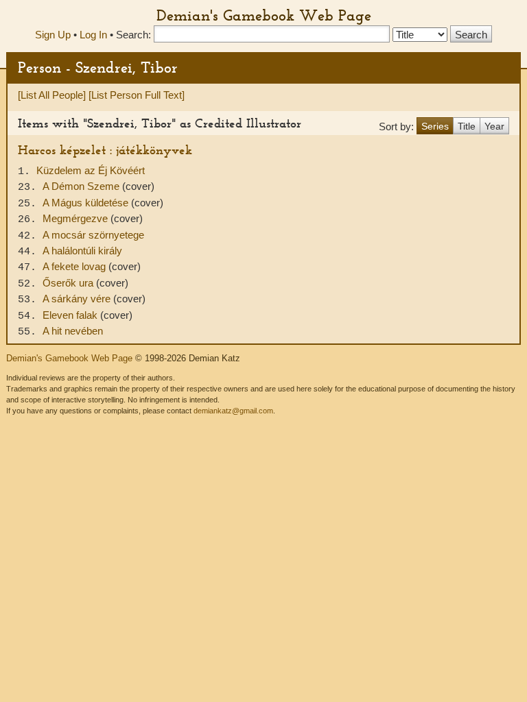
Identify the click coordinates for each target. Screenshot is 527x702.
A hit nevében (73, 331)
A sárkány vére (78, 298)
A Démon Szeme (82, 186)
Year (494, 126)
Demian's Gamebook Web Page (263, 15)
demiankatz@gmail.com (233, 411)
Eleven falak (71, 315)
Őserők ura (69, 283)
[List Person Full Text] (137, 95)
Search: (133, 34)
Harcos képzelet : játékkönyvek (105, 150)
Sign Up (53, 34)
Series (435, 126)
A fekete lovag (75, 266)
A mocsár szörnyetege (93, 235)
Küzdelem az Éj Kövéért (90, 170)
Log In (93, 34)
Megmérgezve (76, 218)
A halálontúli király (82, 250)
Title (467, 126)
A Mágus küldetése (87, 202)
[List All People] (52, 95)
